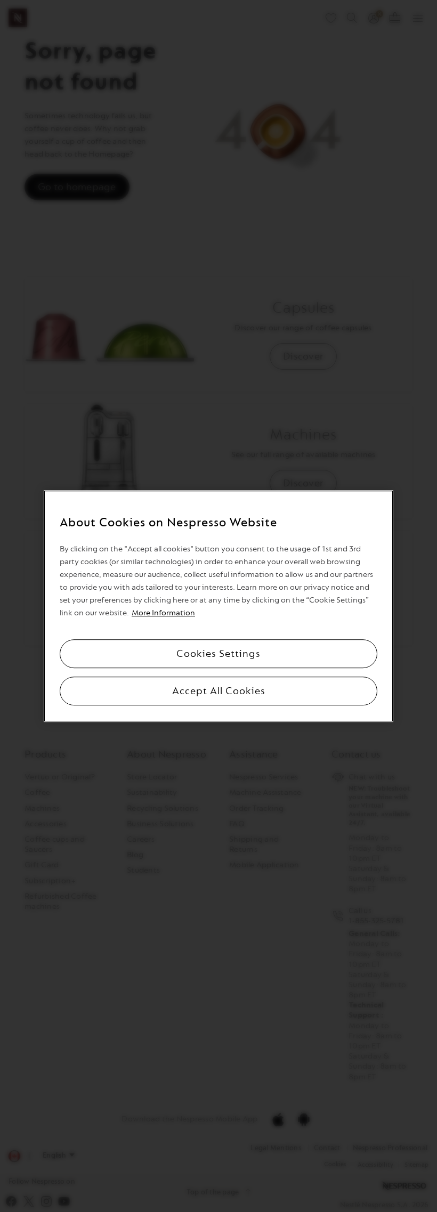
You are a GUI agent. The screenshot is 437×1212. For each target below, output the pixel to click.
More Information (163, 613)
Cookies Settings (218, 653)
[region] (218, 606)
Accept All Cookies (218, 691)
